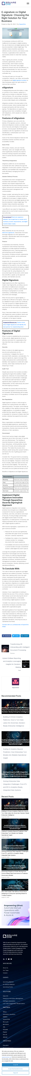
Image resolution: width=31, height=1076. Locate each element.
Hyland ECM (6, 1019)
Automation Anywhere (9, 1014)
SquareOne (22, 24)
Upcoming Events (8, 987)
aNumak (5, 1037)
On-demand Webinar (9, 984)
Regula (5, 1032)
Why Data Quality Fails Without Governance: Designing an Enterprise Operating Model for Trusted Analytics (14, 893)
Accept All (15, 1064)
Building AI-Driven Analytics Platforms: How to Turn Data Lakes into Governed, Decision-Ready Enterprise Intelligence (15, 813)
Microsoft (5, 1022)
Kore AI (5, 1034)
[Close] (29, 1049)
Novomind (6, 1024)
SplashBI (5, 1029)
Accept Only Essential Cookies (15, 1068)
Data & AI (5, 996)
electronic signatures (8, 232)
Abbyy (5, 1011)
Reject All (15, 1072)
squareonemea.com (6, 1057)
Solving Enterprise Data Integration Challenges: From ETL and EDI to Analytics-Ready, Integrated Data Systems (15, 853)
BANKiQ (5, 1016)
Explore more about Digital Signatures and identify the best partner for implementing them (14, 325)
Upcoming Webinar (8, 982)
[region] (15, 1062)
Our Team (6, 970)
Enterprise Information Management (13, 998)
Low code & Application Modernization (14, 1003)
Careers (5, 973)
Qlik (4, 1027)
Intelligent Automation (9, 1001)
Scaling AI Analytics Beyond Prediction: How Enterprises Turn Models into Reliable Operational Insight (14, 833)
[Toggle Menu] (28, 3)
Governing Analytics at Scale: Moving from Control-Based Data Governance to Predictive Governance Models (15, 873)
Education (6, 1045)
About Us (5, 967)
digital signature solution (20, 80)
